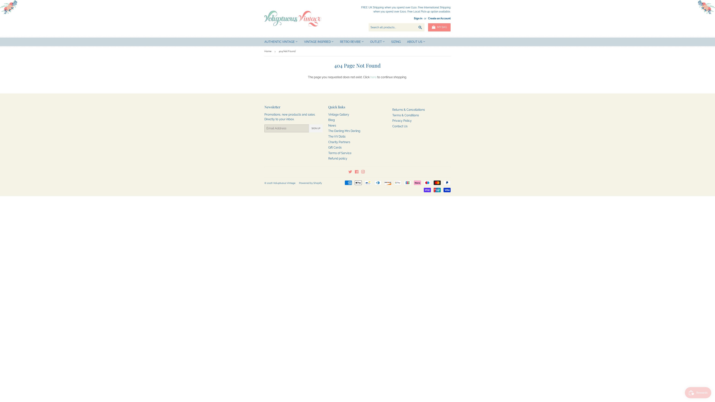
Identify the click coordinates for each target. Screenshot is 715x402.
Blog (331, 120)
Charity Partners (339, 142)
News (332, 125)
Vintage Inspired (317, 42)
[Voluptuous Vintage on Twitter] (350, 172)
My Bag (441, 27)
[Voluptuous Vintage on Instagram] (363, 172)
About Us (415, 42)
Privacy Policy (402, 120)
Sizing (396, 42)
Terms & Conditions (405, 115)
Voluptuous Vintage (284, 183)
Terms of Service (339, 153)
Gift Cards (335, 147)
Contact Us (400, 126)
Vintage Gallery (338, 114)
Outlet (376, 42)
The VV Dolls (337, 136)
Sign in (418, 18)
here (373, 77)
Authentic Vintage (279, 42)
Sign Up (316, 128)
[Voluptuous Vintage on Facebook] (357, 172)
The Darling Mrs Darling (344, 131)
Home (267, 51)
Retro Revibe (351, 42)
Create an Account (439, 18)
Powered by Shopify (310, 183)
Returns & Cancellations (408, 109)
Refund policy (337, 158)
